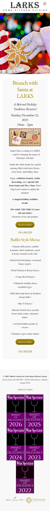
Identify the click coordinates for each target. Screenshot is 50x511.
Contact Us (22, 389)
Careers (29, 389)
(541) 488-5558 (25, 232)
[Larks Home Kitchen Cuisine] (25, 9)
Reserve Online (25, 224)
